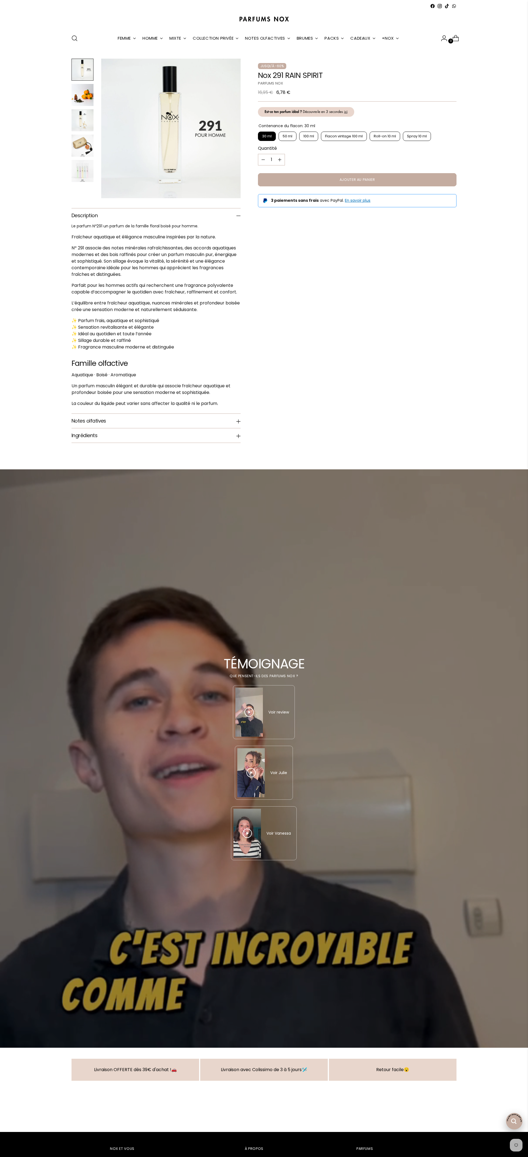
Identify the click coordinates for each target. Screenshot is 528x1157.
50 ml (287, 136)
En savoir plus (357, 200)
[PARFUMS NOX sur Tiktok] (446, 6)
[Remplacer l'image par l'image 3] (83, 120)
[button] (110, 1105)
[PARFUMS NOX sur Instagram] (439, 6)
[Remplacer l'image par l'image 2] (83, 95)
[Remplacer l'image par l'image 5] (83, 171)
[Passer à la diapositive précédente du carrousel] (439, 1113)
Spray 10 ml (417, 136)
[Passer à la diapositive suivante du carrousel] (452, 1113)
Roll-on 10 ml (385, 136)
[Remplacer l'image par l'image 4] (83, 146)
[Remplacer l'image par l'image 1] (83, 70)
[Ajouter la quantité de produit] (280, 159)
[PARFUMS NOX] (264, 19)
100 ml (308, 136)
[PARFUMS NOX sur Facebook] (432, 6)
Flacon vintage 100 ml (344, 136)
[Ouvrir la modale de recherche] (74, 38)
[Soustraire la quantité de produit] (263, 159)
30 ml (267, 136)
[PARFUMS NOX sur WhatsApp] (454, 6)
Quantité (267, 148)
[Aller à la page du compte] (441, 38)
